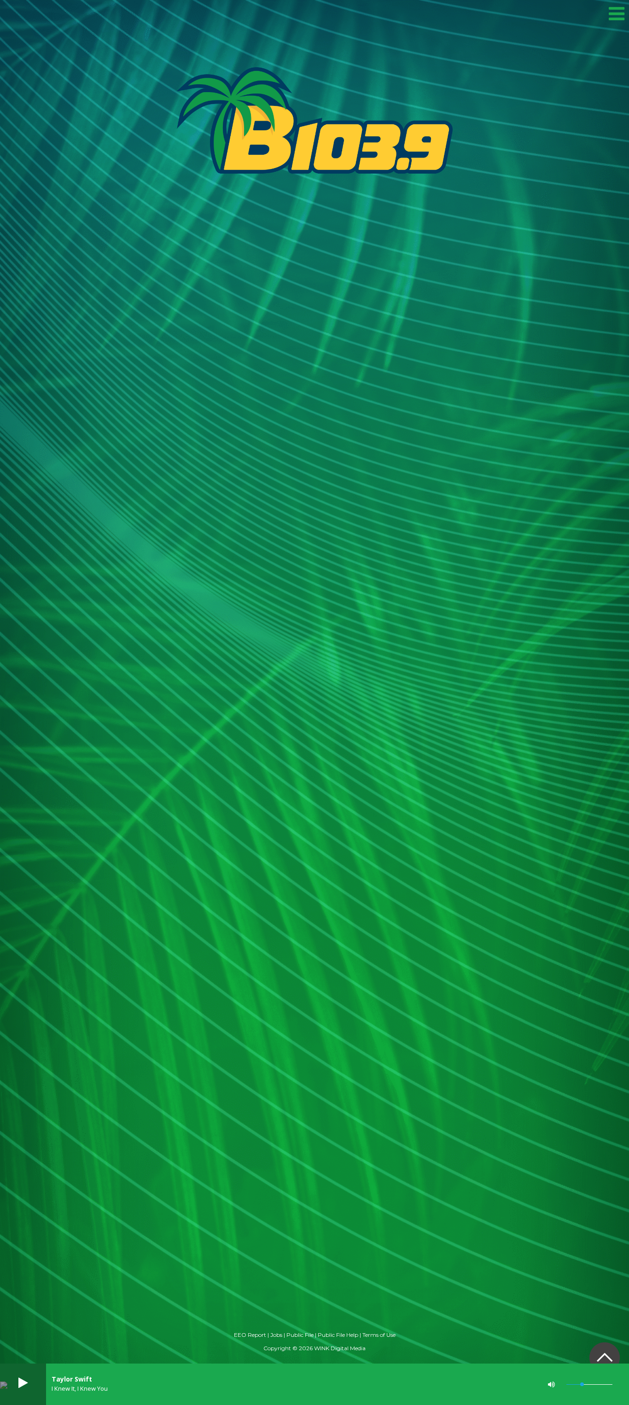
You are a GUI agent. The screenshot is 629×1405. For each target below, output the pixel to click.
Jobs (276, 1334)
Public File (300, 1334)
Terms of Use (379, 1334)
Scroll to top (604, 1357)
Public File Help (338, 1334)
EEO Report (250, 1334)
